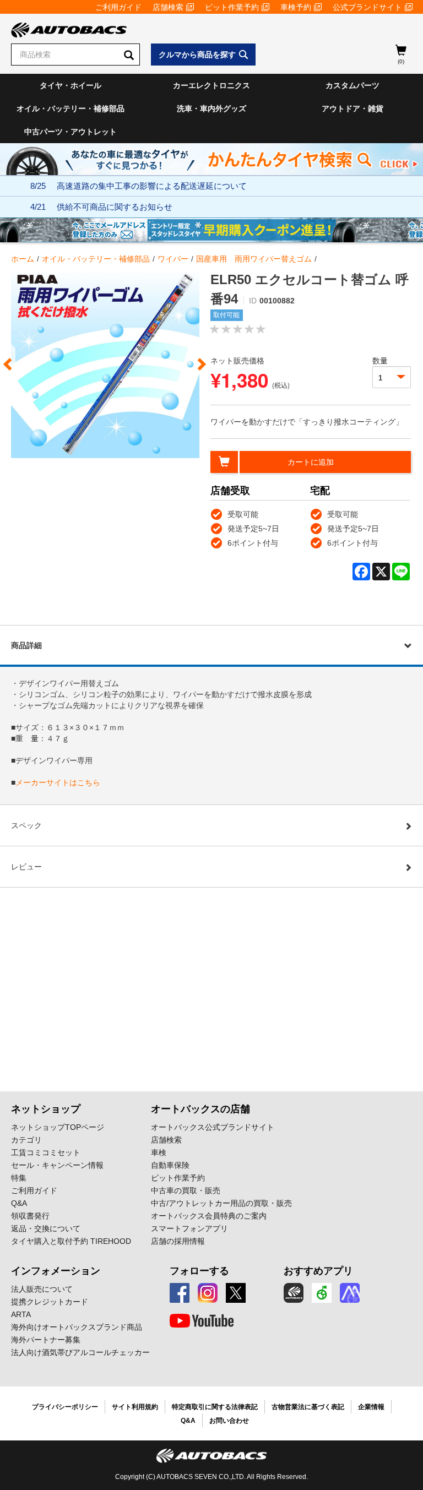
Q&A (19, 1203)
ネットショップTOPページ (57, 1127)
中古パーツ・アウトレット (70, 131)
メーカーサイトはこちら (57, 782)
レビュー (26, 866)
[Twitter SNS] (236, 1293)
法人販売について (42, 1289)
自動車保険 (170, 1165)
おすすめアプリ (318, 1270)
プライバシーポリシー (65, 1407)
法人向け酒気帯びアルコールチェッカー (80, 1352)
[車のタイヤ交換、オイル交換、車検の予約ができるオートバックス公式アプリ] (293, 1293)
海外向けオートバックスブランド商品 (76, 1327)
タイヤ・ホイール (70, 85)
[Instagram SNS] (208, 1293)
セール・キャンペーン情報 (57, 1165)
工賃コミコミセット (45, 1152)
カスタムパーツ (352, 85)
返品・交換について (45, 1228)
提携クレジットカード (49, 1301)
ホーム (22, 258)
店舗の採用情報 (178, 1241)
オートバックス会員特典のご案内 (209, 1215)
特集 (18, 1177)
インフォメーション (55, 1270)
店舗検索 (168, 7)
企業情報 (371, 1407)
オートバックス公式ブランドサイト (212, 1127)
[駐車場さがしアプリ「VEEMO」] (322, 1293)
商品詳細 (26, 645)
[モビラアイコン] (350, 1293)
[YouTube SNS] (202, 1321)
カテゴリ (26, 1139)
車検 (158, 1152)
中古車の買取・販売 (185, 1190)
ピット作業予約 (232, 7)
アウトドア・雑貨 (352, 108)
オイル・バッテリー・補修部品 (70, 108)
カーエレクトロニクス (211, 85)
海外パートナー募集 (45, 1339)
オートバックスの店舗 (200, 1108)
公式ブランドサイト (367, 7)
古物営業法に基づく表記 (308, 1407)
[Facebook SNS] (179, 1293)
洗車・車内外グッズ (211, 108)
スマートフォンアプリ (189, 1228)
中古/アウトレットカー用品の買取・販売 (221, 1203)
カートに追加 (311, 462)
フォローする (199, 1270)
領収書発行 (30, 1215)
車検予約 (295, 7)
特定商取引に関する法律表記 (215, 1407)
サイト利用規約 (135, 1407)
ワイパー (173, 258)
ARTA (21, 1314)
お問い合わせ (229, 1420)
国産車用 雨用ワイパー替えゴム (254, 258)
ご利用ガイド (118, 7)
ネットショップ (45, 1108)
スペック (26, 825)
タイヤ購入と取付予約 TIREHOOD (71, 1241)
